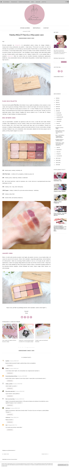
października (59, 117)
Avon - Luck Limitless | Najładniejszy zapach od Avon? (59, 136)
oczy (33, 38)
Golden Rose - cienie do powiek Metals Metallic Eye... (59, 144)
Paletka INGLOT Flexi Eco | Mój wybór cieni (59, 132)
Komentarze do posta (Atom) (12, 459)
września (58, 119)
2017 (57, 158)
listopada (59, 114)
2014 (57, 164)
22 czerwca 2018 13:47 (14, 360)
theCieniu (8, 408)
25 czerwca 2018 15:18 (15, 408)
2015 (57, 162)
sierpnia (58, 121)
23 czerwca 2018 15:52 (19, 398)
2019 (57, 108)
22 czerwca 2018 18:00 (22, 376)
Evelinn (7, 368)
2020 (57, 106)
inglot (29, 38)
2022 (57, 102)
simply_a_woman (9, 383)
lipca (58, 123)
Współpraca (36, 28)
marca (58, 151)
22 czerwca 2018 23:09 (19, 391)
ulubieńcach (10, 56)
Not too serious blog (10, 398)
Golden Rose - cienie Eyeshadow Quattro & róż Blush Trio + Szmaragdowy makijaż (26, 341)
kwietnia (58, 149)
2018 (57, 110)
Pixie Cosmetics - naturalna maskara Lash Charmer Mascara (60, 214)
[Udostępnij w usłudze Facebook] (24, 347)
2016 (57, 160)
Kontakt (46, 28)
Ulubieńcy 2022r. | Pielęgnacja (58, 202)
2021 (57, 104)
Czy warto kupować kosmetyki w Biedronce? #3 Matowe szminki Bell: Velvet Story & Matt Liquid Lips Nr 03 (60, 228)
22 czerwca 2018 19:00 (17, 383)
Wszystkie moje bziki (10, 391)
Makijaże (38, 1)
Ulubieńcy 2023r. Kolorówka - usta (58, 180)
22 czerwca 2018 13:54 (13, 368)
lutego (58, 153)
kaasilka (7, 360)
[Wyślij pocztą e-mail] (19, 347)
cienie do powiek (23, 38)
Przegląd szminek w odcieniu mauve (59, 140)
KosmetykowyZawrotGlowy (11, 376)
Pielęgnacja (14, 1)
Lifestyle (44, 1)
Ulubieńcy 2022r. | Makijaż (59, 191)
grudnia (58, 112)
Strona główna (25, 28)
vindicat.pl (8, 417)
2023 (57, 100)
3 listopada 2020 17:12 (12, 425)
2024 (57, 98)
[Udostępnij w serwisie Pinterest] (26, 347)
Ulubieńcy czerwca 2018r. (59, 128)
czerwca (58, 125)
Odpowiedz (10, 365)
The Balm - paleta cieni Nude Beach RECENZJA (41, 341)
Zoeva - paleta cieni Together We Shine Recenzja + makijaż (9, 341)
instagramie (17, 45)
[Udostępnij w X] (22, 347)
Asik (6, 425)
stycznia (58, 155)
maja (58, 147)
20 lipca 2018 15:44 (14, 417)
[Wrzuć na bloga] (20, 347)
